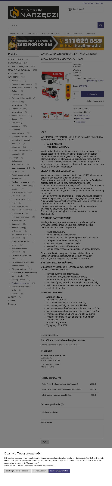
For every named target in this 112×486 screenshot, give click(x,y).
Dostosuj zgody (39, 471)
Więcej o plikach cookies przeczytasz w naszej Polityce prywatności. (29, 465)
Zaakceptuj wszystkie (59, 471)
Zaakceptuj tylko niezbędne (18, 471)
